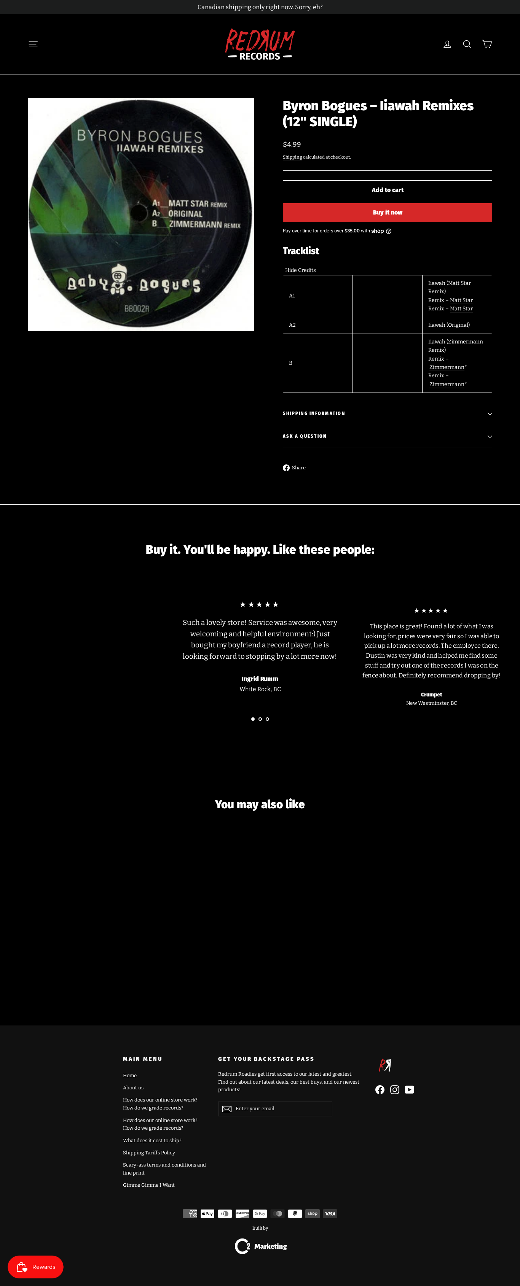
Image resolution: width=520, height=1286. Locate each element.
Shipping (292, 157)
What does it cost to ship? (152, 1140)
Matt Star (461, 300)
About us (133, 1087)
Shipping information (314, 413)
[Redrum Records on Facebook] (379, 1089)
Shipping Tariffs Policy (149, 1153)
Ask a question (305, 436)
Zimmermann (446, 367)
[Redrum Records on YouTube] (409, 1089)
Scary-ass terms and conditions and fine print (164, 1169)
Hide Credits (300, 270)
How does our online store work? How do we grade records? (160, 1104)
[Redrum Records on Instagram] (394, 1089)
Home (130, 1075)
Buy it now (387, 212)
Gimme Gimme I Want (149, 1185)
